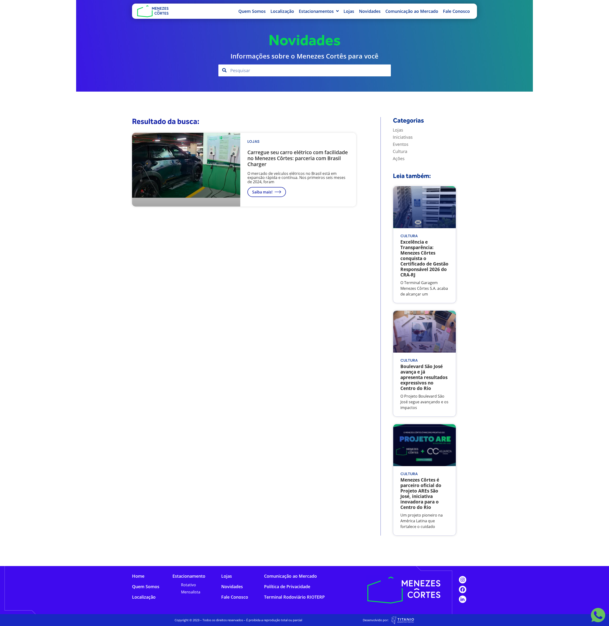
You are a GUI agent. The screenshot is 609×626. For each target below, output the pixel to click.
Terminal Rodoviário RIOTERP (294, 597)
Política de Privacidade (287, 586)
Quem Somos (252, 11)
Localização (282, 11)
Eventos (400, 144)
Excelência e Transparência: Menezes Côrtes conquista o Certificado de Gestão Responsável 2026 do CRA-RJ (424, 258)
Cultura (400, 151)
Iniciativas (403, 137)
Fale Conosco (456, 11)
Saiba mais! (262, 192)
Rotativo (188, 584)
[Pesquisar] (224, 70)
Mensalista (190, 592)
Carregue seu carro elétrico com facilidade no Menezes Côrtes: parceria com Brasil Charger (297, 158)
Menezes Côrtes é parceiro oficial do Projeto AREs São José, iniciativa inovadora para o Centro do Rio (420, 493)
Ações (399, 158)
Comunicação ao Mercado (411, 11)
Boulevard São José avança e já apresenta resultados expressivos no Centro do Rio (423, 377)
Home (138, 576)
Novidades (370, 11)
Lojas (349, 11)
